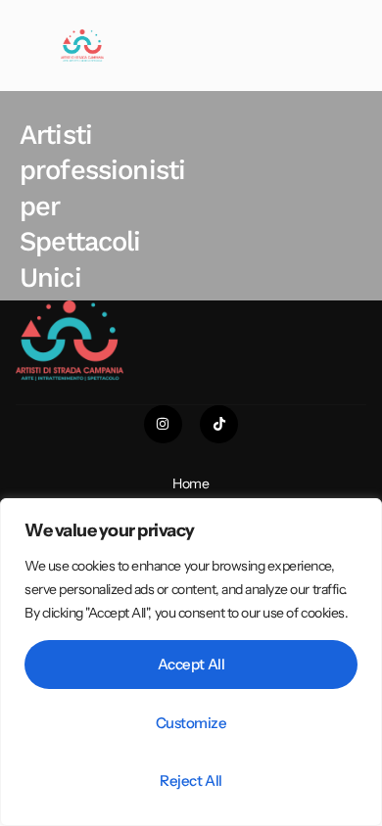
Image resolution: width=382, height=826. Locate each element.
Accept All (191, 664)
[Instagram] (163, 424)
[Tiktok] (219, 424)
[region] (191, 662)
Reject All (191, 780)
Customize (191, 722)
